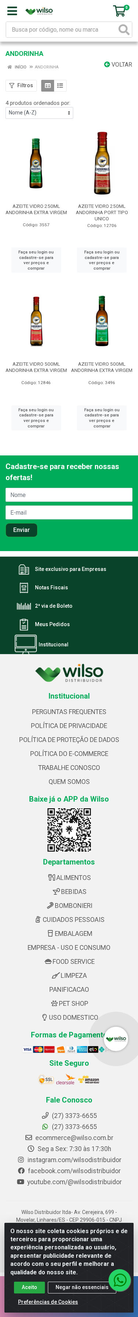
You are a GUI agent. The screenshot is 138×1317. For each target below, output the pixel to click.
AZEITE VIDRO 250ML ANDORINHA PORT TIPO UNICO (102, 212)
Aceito (29, 1287)
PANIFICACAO (69, 989)
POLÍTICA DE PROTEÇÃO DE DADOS (69, 739)
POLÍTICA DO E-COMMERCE (69, 753)
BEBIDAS (73, 891)
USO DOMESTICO (73, 1017)
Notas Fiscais (51, 588)
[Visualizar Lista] (60, 86)
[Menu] (12, 11)
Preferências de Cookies (48, 1302)
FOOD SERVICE (74, 961)
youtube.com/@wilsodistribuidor (74, 1182)
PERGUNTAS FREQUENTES (69, 712)
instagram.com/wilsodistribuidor (73, 1160)
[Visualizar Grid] (47, 86)
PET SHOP (73, 1003)
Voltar (121, 64)
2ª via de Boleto (53, 606)
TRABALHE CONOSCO (69, 767)
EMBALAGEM (73, 933)
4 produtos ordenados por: (38, 103)
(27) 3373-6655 (73, 1126)
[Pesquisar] (124, 29)
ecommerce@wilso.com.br (73, 1138)
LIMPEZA (74, 975)
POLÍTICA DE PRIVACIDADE (69, 726)
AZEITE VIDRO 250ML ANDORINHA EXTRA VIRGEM (36, 209)
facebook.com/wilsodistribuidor (73, 1171)
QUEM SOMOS (69, 781)
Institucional (53, 645)
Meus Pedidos (52, 625)
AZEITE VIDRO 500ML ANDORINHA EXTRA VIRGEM (36, 367)
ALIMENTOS (73, 877)
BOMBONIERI (73, 905)
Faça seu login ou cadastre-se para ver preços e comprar (36, 260)
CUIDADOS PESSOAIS (74, 919)
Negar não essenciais (82, 1287)
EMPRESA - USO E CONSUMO (69, 947)
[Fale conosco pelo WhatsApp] (120, 1280)
